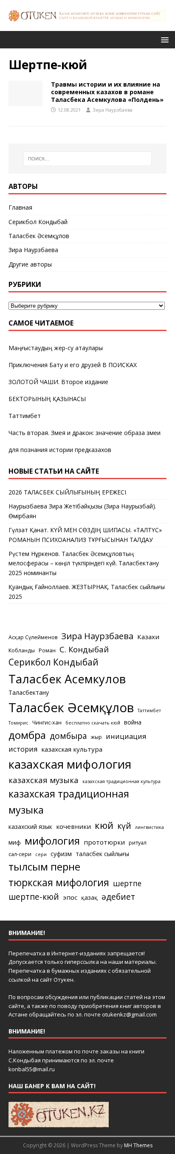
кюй (104, 825)
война (132, 722)
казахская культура (71, 749)
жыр (96, 737)
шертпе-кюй (33, 896)
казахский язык (30, 827)
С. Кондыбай (84, 649)
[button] (163, 39)
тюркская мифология (58, 882)
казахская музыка (43, 780)
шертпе (127, 883)
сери (41, 854)
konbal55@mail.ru (31, 1069)
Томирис (18, 723)
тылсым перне (44, 866)
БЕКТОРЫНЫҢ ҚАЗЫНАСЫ (47, 399)
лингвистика (149, 827)
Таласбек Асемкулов (67, 679)
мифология (52, 841)
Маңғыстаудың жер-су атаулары (55, 348)
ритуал (138, 842)
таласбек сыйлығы (102, 854)
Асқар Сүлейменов (32, 637)
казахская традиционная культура (121, 781)
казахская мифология (69, 764)
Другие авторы (30, 264)
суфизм (61, 854)
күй (124, 825)
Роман (47, 650)
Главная (20, 207)
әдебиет (118, 896)
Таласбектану (28, 692)
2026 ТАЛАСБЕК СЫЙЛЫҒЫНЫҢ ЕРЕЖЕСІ (67, 492)
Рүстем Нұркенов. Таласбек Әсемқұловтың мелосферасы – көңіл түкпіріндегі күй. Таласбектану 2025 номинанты (83, 563)
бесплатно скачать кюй (92, 723)
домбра (27, 735)
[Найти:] (88, 159)
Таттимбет (24, 416)
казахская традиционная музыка (68, 801)
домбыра (68, 735)
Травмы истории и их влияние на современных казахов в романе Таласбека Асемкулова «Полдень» (107, 92)
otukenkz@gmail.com (129, 1014)
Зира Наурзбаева (113, 110)
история (22, 749)
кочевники (73, 826)
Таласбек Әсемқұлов (38, 236)
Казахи (148, 636)
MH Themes (138, 1145)
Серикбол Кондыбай (38, 222)
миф (14, 842)
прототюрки (104, 842)
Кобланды (21, 650)
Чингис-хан (47, 722)
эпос (70, 897)
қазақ (89, 897)
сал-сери (19, 854)
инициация (126, 736)
